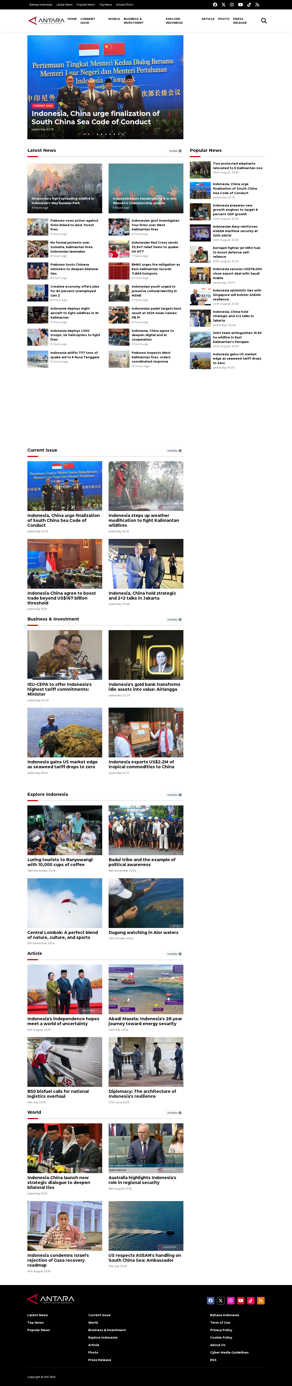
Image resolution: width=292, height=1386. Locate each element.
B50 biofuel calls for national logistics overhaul (58, 1094)
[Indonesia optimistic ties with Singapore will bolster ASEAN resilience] (200, 296)
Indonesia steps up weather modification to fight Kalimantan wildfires (144, 520)
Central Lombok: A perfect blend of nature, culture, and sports (62, 935)
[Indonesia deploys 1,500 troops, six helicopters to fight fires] (37, 337)
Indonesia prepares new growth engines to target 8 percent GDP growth (235, 209)
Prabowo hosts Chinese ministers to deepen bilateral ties (74, 269)
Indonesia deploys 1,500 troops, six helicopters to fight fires (75, 335)
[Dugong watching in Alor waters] (146, 903)
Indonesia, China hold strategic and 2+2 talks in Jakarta (233, 316)
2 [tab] (88, 134)
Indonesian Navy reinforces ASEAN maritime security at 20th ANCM (235, 231)
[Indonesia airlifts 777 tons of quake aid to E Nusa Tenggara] (37, 359)
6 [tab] (105, 134)
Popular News (86, 4)
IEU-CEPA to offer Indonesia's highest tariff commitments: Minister (59, 689)
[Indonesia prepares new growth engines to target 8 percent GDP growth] (200, 211)
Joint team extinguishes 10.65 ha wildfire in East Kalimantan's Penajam (237, 337)
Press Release (240, 20)
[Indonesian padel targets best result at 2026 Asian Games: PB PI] (119, 315)
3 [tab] (93, 134)
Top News (105, 4)
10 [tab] (123, 134)
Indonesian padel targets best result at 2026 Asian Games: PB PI (156, 313)
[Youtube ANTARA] (240, 5)
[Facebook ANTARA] (215, 5)
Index (174, 150)
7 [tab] (110, 134)
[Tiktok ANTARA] (249, 5)
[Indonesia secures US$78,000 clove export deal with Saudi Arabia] (200, 275)
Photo (224, 18)
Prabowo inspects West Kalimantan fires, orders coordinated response (151, 357)
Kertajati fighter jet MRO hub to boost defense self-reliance (236, 252)
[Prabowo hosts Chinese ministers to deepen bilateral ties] (37, 271)
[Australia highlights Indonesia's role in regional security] (146, 1148)
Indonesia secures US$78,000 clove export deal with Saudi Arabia (237, 273)
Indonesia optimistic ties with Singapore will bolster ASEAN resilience (237, 294)
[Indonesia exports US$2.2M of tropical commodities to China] (146, 732)
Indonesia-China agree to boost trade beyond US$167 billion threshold (61, 598)
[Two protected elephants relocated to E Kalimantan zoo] (200, 170)
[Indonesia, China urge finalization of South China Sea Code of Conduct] (200, 190)
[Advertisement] (227, 65)
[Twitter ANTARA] (223, 5)
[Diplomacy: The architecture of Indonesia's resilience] (146, 1062)
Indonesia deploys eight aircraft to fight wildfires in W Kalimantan (74, 313)
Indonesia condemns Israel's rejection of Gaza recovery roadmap (58, 1260)
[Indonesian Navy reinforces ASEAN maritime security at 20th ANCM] (200, 233)
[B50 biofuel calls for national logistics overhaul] (64, 1062)
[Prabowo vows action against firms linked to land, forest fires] (37, 227)
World (114, 18)
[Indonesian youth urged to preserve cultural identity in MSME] (119, 293)
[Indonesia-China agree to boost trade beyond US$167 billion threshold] (64, 563)
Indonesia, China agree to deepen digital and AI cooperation (153, 335)
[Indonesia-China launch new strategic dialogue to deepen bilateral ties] (64, 1148)
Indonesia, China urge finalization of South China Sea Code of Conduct (96, 117)
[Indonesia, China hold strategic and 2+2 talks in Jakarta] (200, 318)
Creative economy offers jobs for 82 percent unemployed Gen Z (74, 291)
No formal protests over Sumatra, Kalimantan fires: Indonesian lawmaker (71, 247)
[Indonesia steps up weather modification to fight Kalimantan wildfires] (146, 486)
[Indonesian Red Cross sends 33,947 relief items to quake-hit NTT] (119, 249)
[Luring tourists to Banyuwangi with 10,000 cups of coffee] (64, 830)
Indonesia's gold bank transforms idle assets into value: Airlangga (144, 687)
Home (72, 18)
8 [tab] (114, 134)
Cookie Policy (221, 1337)
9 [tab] (118, 134)
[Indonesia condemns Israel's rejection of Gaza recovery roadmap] (64, 1226)
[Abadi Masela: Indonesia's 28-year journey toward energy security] (146, 989)
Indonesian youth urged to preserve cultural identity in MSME (154, 291)
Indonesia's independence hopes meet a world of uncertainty (63, 1021)
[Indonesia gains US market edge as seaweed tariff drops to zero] (200, 360)
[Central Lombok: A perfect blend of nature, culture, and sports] (64, 903)
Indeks (173, 450)
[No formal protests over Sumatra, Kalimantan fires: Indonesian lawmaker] (37, 249)
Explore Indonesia (174, 20)
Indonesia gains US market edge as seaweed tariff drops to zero (237, 358)
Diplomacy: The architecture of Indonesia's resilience (142, 1094)
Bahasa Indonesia (40, 4)
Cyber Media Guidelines (229, 1352)
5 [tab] (101, 134)
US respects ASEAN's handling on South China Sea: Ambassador (145, 1258)
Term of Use (220, 1323)
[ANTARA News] (46, 20)
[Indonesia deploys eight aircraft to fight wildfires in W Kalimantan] (37, 315)
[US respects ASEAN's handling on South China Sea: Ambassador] (146, 1226)
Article (208, 18)
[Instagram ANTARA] (232, 5)
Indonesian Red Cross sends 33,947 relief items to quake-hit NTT (155, 247)
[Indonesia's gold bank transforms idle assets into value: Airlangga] (146, 655)
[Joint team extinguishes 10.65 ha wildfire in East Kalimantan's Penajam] (200, 339)
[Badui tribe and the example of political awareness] (146, 830)
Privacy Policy (221, 1330)
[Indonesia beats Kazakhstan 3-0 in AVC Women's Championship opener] (146, 188)
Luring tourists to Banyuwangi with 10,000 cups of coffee (60, 862)
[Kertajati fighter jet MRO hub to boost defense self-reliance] (200, 254)
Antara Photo (124, 4)
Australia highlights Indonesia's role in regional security (142, 1180)
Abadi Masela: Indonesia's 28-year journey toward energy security (145, 1021)
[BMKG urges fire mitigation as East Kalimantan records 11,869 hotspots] (119, 271)
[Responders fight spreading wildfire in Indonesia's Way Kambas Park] (64, 188)
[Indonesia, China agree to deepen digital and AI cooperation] (119, 337)
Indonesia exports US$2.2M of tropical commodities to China (141, 764)
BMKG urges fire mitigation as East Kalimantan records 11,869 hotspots (156, 269)
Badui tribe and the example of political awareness (142, 862)
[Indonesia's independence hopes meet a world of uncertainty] (64, 989)
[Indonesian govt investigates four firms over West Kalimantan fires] (119, 227)
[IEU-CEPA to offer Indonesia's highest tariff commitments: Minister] (64, 655)
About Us (217, 1345)
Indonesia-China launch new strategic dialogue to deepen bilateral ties (58, 1182)
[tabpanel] (105, 87)
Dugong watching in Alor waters (143, 932)
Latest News (64, 4)
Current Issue (87, 20)
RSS (213, 1360)
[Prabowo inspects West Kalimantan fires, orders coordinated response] (119, 359)
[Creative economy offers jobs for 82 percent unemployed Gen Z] (37, 293)
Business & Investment (134, 20)
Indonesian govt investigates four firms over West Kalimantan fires (155, 225)
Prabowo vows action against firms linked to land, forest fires (74, 225)
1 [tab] (84, 134)
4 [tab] (97, 134)
